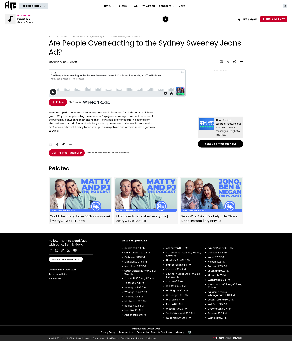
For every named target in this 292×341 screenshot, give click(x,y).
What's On (149, 6)
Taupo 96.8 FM (174, 281)
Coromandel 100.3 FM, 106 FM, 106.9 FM (183, 254)
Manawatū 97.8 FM (135, 261)
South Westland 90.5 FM (180, 313)
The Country (151, 338)
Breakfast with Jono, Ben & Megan (88, 36)
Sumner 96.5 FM (217, 313)
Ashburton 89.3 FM (177, 248)
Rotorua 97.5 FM (217, 266)
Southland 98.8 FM (218, 271)
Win (136, 6)
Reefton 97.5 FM (134, 305)
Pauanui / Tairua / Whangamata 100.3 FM (221, 293)
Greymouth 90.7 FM (219, 308)
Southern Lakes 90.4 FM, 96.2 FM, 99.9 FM (183, 275)
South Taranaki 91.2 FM (221, 299)
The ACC (70, 338)
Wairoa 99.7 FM (175, 299)
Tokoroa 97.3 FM (134, 283)
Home (51, 36)
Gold (102, 338)
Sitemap (180, 332)
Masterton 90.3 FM (135, 301)
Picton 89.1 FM (174, 304)
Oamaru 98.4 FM (176, 269)
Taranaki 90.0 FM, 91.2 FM (139, 278)
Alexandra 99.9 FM (135, 315)
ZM (62, 338)
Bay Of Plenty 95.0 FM (220, 248)
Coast (88, 338)
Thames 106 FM (133, 296)
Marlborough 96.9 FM (178, 264)
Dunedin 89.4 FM (217, 252)
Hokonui (139, 338)
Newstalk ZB (54, 338)
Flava (95, 338)
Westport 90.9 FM (176, 308)
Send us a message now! (220, 132)
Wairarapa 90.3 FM (219, 280)
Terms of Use (126, 332)
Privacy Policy (108, 332)
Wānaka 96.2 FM (217, 318)
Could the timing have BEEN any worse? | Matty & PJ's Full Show (80, 200)
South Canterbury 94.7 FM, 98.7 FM (140, 272)
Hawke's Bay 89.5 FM (178, 260)
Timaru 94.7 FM (217, 275)
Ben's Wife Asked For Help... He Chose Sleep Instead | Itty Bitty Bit (211, 200)
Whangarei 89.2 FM (135, 292)
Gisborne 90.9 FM (134, 257)
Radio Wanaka (127, 338)
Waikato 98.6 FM (176, 286)
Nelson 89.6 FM (216, 261)
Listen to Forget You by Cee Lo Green (24, 19)
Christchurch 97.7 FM (137, 252)
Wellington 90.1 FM (177, 290)
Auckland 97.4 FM (134, 248)
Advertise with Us (58, 274)
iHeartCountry (113, 338)
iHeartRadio (55, 278)
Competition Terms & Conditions (154, 332)
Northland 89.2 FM (135, 266)
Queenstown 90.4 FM (178, 318)
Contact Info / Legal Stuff (62, 269)
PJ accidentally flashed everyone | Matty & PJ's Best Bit (146, 200)
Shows (64, 36)
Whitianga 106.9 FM (177, 295)
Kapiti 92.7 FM (216, 257)
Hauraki (79, 338)
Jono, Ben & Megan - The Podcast (126, 36)
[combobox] (241, 61)
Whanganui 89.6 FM (135, 287)
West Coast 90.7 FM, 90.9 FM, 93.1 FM (225, 286)
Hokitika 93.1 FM (133, 310)
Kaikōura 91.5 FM (217, 304)
